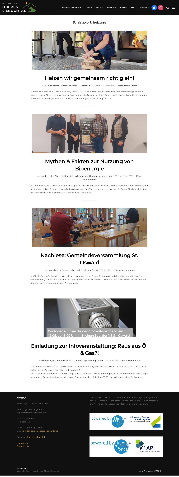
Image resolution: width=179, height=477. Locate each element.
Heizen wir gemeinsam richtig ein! (89, 78)
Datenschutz (22, 446)
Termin (96, 86)
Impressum (22, 443)
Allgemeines (86, 86)
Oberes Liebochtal (70, 7)
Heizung (87, 270)
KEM (87, 7)
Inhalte (110, 7)
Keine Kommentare (127, 86)
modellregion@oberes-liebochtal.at (40, 431)
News (133, 7)
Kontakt (143, 7)
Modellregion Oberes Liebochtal (62, 86)
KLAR (98, 7)
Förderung (81, 360)
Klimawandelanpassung (100, 176)
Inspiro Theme (143, 471)
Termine (123, 7)
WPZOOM (158, 471)
